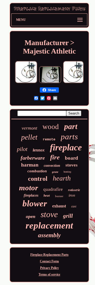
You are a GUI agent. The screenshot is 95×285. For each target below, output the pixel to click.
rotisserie (74, 190)
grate (55, 171)
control (38, 178)
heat (47, 195)
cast (73, 206)
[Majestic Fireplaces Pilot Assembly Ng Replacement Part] (26, 82)
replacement (49, 225)
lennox (39, 150)
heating (67, 171)
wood (50, 127)
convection (52, 166)
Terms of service (49, 274)
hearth (62, 178)
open (30, 216)
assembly (49, 235)
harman (30, 165)
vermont (29, 128)
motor (28, 187)
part (70, 126)
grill (68, 216)
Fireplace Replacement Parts (49, 254)
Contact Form (49, 261)
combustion (37, 171)
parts (69, 136)
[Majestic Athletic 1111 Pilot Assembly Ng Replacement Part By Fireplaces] (50, 82)
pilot (22, 149)
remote (49, 139)
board (71, 158)
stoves (71, 165)
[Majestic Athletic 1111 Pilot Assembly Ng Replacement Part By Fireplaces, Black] (73, 82)
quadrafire (53, 189)
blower (34, 203)
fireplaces (31, 195)
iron (72, 195)
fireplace (66, 147)
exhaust (59, 206)
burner (59, 196)
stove (49, 214)
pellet (29, 137)
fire (55, 157)
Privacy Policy (49, 268)
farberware (33, 158)
